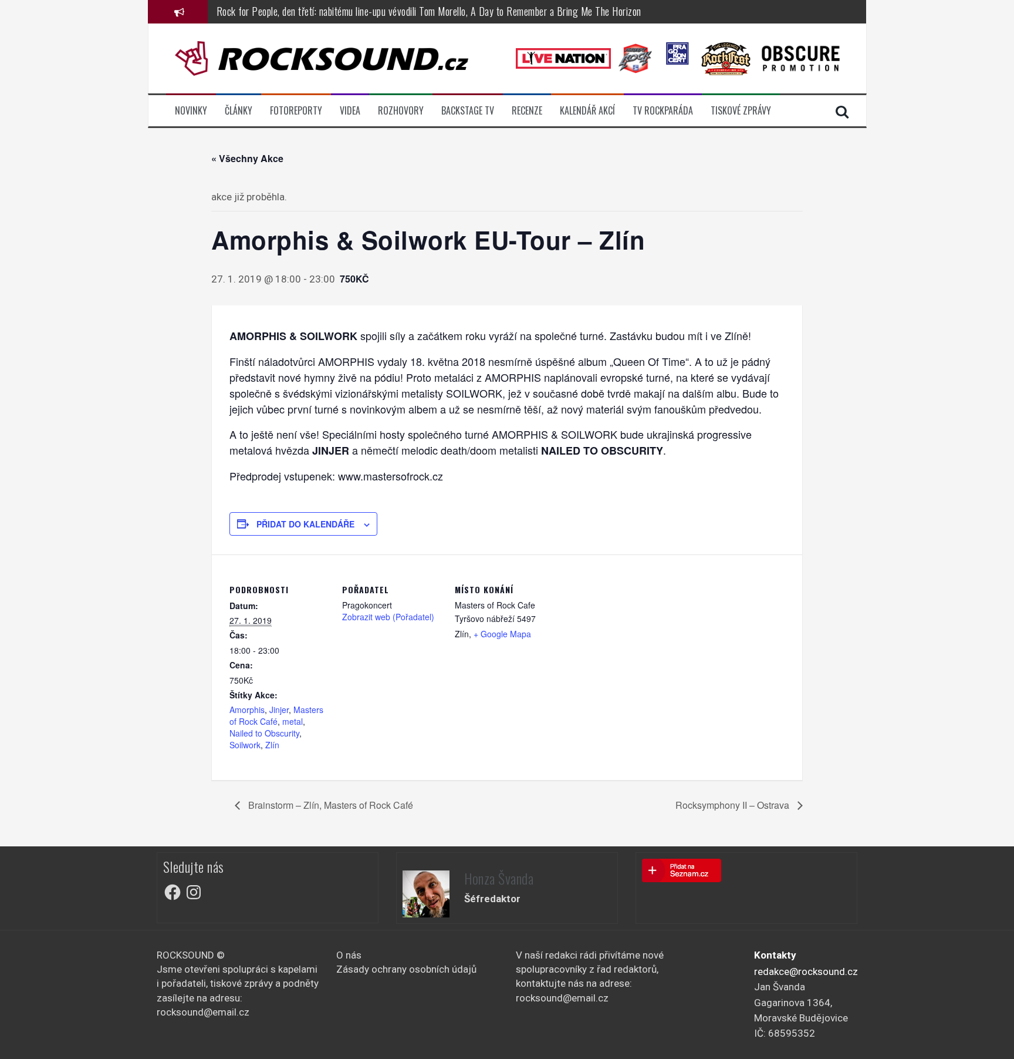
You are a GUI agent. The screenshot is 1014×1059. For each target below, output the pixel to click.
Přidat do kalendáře (305, 524)
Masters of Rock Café (276, 715)
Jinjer (279, 709)
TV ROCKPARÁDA (663, 110)
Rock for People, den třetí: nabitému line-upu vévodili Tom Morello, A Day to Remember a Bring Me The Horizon (429, 11)
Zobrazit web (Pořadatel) (388, 617)
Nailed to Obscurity (264, 733)
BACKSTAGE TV (467, 110)
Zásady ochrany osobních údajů (406, 969)
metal (292, 721)
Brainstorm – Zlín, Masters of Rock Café (329, 805)
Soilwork (245, 745)
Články (238, 110)
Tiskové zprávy (741, 110)
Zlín (272, 745)
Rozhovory (401, 110)
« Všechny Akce (247, 158)
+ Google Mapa (502, 634)
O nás (348, 955)
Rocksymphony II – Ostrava (733, 805)
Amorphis (247, 709)
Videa (350, 110)
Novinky (191, 110)
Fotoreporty (296, 110)
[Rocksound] (321, 57)
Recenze (527, 110)
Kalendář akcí (587, 110)
